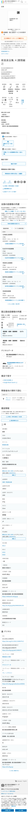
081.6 (3, 546)
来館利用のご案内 (20, 325)
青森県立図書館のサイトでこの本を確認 (14, 272)
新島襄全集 (5, 445)
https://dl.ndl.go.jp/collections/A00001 (13, 684)
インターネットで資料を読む (8, 791)
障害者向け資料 (6, 657)
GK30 (3, 555)
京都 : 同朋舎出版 (7, 482)
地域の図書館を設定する (14, 223)
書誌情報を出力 (8, 188)
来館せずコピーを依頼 (7, 144)
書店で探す (14, 164)
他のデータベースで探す (10, 191)
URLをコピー (9, 182)
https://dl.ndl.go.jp (7, 767)
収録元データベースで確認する (15, 38)
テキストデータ (6, 665)
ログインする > (5, 53)
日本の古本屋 (7, 380)
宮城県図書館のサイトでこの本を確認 (14, 300)
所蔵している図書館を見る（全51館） (13, 153)
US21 (3, 552)
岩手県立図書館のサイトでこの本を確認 (14, 286)
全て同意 (21, 810)
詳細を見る (22, 102)
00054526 (12, 473)
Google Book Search (10, 382)
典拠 (13, 475)
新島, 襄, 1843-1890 (7, 471)
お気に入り (5, 182)
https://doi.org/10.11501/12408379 (12, 641)
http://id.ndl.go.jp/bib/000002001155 (13, 605)
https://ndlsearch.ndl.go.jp (10, 596)
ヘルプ (15, 220)
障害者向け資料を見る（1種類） (14, 173)
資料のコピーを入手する (7, 793)
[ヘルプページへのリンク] (15, 30)
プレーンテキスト (8, 399)
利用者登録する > (5, 51)
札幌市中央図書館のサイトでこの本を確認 (14, 258)
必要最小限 (7, 810)
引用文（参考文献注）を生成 (11, 186)
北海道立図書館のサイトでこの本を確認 (14, 244)
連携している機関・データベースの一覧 (14, 211)
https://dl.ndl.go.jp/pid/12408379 (12, 650)
